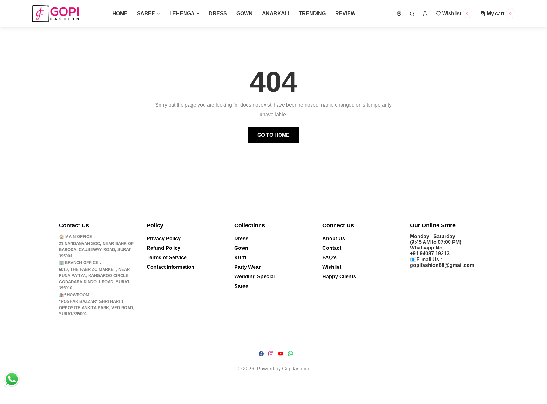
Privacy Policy (164, 238)
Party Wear (247, 267)
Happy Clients (339, 276)
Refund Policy (163, 248)
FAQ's (329, 257)
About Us (333, 238)
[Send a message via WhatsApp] (12, 379)
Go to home (273, 135)
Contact (331, 248)
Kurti (240, 257)
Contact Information (170, 267)
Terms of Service (167, 257)
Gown (241, 248)
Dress (241, 238)
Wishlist (331, 267)
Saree (241, 286)
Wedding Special (254, 276)
